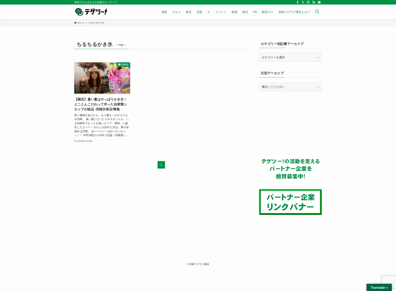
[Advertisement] (290, 124)
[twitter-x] (303, 2)
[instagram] (308, 2)
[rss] (313, 2)
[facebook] (297, 2)
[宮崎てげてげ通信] (91, 12)
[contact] (319, 2)
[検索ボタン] (317, 12)
